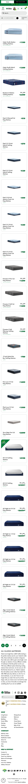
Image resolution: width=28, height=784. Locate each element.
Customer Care (5, 754)
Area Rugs (4, 727)
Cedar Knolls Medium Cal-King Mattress (9, 43)
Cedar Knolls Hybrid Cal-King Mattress (9, 68)
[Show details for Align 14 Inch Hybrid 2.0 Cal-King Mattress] (14, 599)
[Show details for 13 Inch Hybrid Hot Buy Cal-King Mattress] (14, 345)
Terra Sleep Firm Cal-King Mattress (9, 433)
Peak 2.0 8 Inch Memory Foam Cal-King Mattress (8, 199)
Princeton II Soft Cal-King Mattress (8, 305)
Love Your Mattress (6, 762)
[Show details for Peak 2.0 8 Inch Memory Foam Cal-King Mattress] (14, 187)
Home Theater (17, 723)
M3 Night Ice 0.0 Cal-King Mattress (9, 509)
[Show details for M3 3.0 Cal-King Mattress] (14, 447)
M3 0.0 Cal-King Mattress (7, 484)
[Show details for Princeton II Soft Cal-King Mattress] (14, 293)
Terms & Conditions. (22, 782)
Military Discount (5, 764)
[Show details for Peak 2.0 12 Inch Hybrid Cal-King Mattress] (14, 160)
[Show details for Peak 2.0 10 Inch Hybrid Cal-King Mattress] (14, 132)
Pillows (16, 719)
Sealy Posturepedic (7, 45)
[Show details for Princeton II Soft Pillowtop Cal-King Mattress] (14, 318)
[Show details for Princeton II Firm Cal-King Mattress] (14, 268)
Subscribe (21, 697)
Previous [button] (7, 645)
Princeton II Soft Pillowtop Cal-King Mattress (8, 331)
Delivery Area (4, 733)
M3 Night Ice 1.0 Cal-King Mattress (9, 534)
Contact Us (4, 752)
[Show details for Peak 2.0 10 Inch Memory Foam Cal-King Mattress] (14, 214)
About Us (3, 740)
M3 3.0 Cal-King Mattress (7, 458)
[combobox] (14, 13)
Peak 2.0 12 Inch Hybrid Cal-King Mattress (7, 172)
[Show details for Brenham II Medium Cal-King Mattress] (14, 82)
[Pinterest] (25, 692)
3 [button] (15, 645)
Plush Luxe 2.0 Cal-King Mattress (8, 408)
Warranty (3, 760)
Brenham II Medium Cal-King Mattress (8, 93)
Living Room (4, 715)
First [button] (3, 645)
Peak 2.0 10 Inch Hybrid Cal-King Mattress (8, 145)
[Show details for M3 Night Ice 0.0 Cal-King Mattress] (14, 497)
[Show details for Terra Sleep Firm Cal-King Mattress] (14, 421)
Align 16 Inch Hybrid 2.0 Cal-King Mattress (9, 636)
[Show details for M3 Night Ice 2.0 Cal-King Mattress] (14, 548)
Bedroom (16, 717)
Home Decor (17, 721)
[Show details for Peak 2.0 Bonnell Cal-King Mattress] (14, 107)
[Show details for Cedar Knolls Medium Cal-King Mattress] (14, 31)
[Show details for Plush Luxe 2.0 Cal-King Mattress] (14, 396)
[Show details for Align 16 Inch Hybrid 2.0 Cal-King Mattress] (14, 624)
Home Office (4, 721)
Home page (2, 18)
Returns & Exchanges (6, 758)
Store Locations (5, 735)
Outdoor (3, 725)
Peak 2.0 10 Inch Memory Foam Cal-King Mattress (8, 226)
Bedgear (4, 461)
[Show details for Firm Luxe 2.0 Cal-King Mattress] (14, 371)
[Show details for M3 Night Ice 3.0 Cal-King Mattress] (14, 574)
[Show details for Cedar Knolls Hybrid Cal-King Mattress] (14, 56)
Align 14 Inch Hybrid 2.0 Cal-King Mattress (9, 610)
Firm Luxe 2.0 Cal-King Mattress (8, 382)
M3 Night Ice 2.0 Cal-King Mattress (9, 560)
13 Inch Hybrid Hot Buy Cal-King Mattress (9, 357)
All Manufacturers (18, 727)
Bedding (3, 719)
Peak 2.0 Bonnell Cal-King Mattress (9, 119)
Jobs (2, 744)
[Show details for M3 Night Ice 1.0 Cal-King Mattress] (14, 523)
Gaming (3, 723)
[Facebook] (15, 692)
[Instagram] (18, 692)
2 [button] (11, 645)
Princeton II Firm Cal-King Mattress (9, 279)
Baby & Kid (17, 725)
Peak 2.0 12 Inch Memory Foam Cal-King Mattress (8, 253)
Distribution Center (6, 737)
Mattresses (3, 717)
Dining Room (17, 715)
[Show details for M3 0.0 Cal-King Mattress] (14, 472)
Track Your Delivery (6, 756)
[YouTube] (21, 692)
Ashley (4, 121)
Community (4, 742)
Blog (2, 746)
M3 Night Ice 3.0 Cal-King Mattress (9, 585)
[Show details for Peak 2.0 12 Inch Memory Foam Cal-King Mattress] (14, 241)
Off (19, 18)
